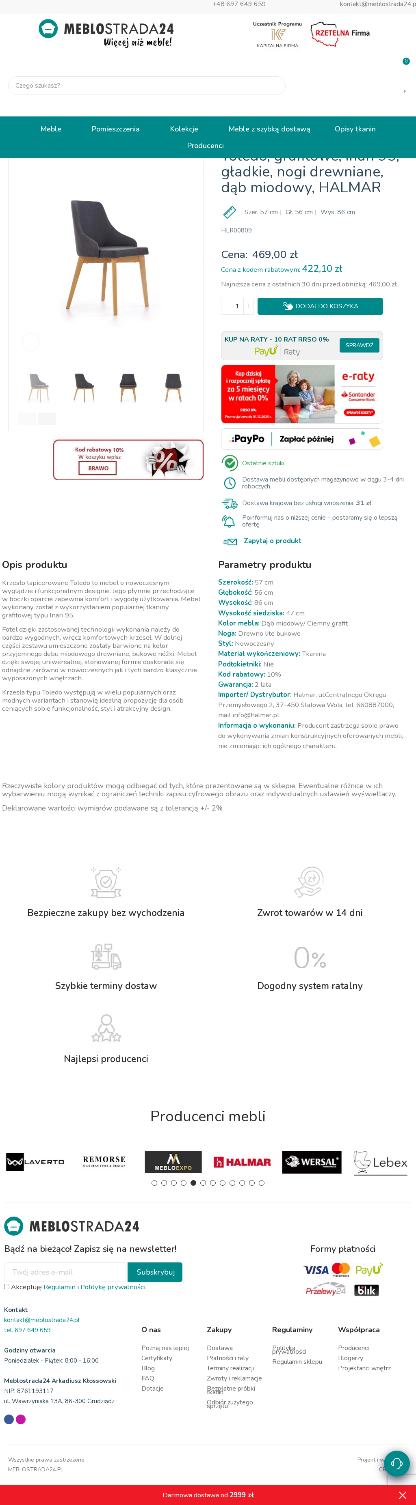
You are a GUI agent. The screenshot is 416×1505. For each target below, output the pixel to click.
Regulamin (59, 1287)
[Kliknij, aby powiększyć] (31, 342)
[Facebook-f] (9, 1419)
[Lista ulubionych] (406, 86)
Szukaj (273, 85)
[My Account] (403, 106)
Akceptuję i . (78, 1287)
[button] (25, 245)
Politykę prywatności (112, 1287)
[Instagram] (21, 1419)
